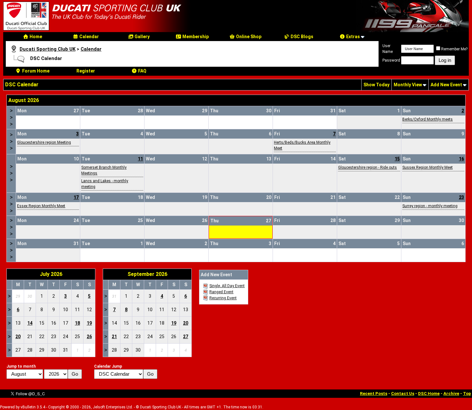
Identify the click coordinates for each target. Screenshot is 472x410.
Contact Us (402, 393)
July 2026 (51, 274)
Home (35, 36)
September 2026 (147, 274)
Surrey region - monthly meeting (430, 206)
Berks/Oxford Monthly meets (427, 119)
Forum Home (35, 70)
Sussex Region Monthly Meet (427, 167)
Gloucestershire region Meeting (44, 142)
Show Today (376, 84)
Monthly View (408, 84)
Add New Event (446, 84)
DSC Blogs (301, 36)
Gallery (142, 36)
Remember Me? (454, 49)
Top (467, 393)
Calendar (88, 36)
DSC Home (429, 393)
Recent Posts (373, 393)
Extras (352, 36)
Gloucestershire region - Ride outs (367, 167)
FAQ (141, 70)
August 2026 (23, 100)
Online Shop (248, 36)
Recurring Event (223, 298)
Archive (451, 393)
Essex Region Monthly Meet (41, 206)
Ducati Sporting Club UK (47, 49)
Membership (195, 36)
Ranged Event (221, 292)
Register (85, 70)
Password (391, 60)
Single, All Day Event (227, 286)
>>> (11, 117)
